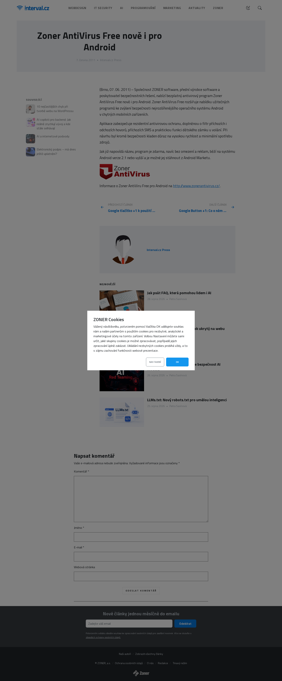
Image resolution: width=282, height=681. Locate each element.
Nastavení (155, 362)
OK (177, 362)
